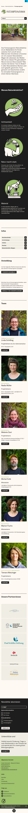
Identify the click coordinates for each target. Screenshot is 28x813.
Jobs (2, 779)
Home (2, 6)
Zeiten (4, 242)
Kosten (4, 245)
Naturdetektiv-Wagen (8, 248)
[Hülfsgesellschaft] (14, 611)
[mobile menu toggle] (14, 810)
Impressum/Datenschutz (7, 783)
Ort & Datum (5, 240)
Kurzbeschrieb (6, 237)
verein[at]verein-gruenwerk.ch (9, 769)
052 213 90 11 (4, 768)
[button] (3, 32)
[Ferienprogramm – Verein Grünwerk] (26, 1)
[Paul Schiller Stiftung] (14, 640)
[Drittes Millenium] (14, 673)
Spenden (3, 777)
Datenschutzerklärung (10, 807)
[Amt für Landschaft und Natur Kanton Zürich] (14, 626)
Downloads (4, 781)
